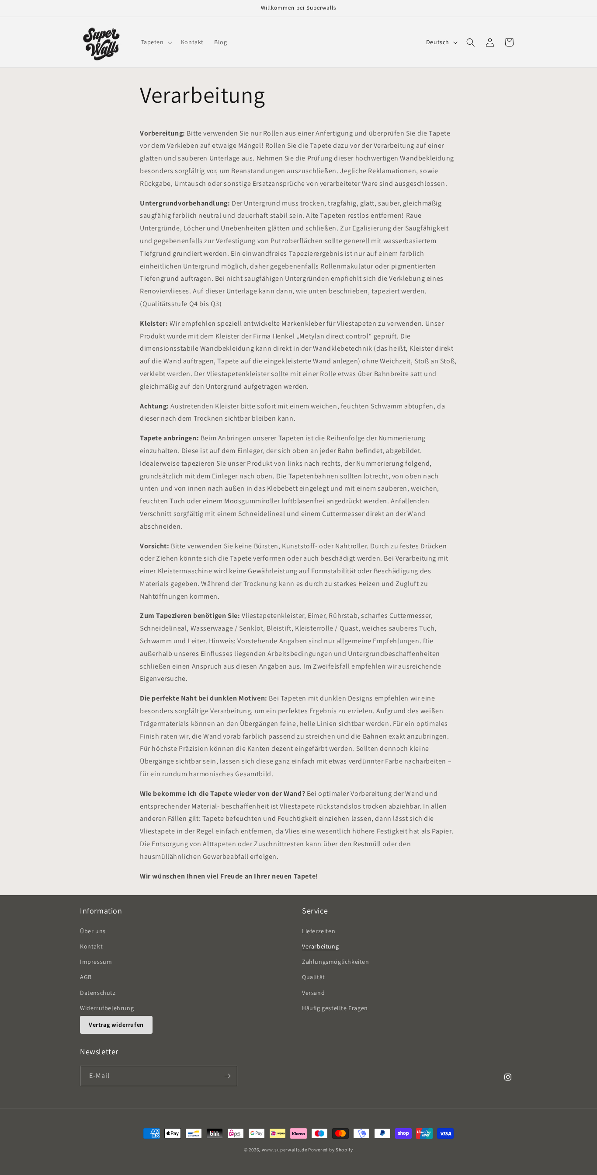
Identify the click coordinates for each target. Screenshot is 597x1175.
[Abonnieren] (227, 1076)
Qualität (313, 976)
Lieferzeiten (318, 930)
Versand (313, 992)
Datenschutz (98, 992)
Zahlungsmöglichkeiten (335, 961)
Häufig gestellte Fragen (335, 1007)
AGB (86, 976)
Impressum (96, 961)
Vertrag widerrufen (116, 1024)
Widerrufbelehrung (107, 1007)
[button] (156, 42)
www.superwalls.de (284, 1150)
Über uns (93, 930)
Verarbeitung (320, 946)
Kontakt (91, 946)
